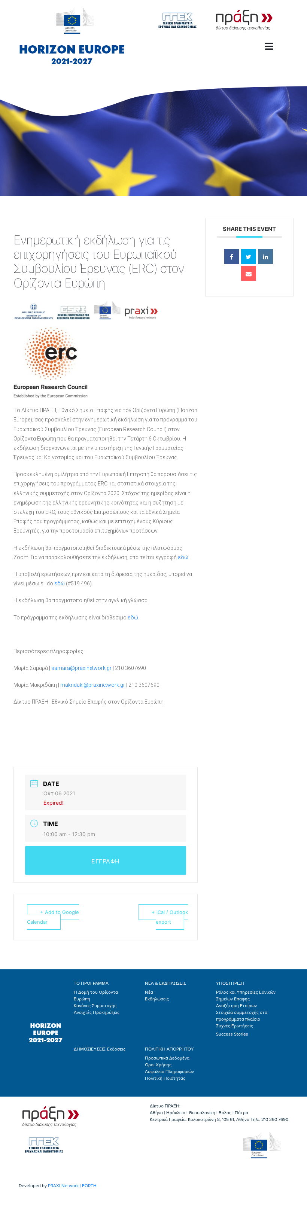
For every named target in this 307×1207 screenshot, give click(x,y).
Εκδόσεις (116, 1049)
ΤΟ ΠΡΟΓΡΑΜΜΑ (91, 983)
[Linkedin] (265, 256)
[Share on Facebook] (231, 256)
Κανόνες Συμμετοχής (95, 1005)
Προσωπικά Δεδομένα (167, 1058)
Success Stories (232, 1034)
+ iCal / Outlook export (170, 917)
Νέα (149, 992)
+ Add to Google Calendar (53, 917)
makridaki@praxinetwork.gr (92, 685)
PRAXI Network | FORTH (72, 1185)
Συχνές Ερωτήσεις (234, 1025)
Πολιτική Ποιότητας (165, 1078)
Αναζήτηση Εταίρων (236, 1005)
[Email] (248, 273)
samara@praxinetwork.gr (81, 668)
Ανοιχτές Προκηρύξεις (96, 1012)
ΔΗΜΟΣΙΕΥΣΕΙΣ (90, 1049)
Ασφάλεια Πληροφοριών (169, 1071)
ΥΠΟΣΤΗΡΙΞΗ (230, 983)
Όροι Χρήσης (158, 1064)
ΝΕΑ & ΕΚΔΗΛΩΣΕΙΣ (165, 983)
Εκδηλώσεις (157, 999)
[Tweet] (248, 256)
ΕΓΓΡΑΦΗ (105, 861)
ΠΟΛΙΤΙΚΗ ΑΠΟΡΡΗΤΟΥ (169, 1049)
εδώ (183, 557)
